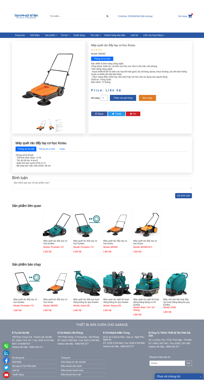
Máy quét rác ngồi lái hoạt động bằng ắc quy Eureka (116, 300)
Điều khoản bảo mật (71, 374)
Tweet (118, 114)
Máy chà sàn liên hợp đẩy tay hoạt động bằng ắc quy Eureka (176, 302)
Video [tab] (62, 149)
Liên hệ (134, 35)
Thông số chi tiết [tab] (26, 149)
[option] (48, 79)
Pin (134, 114)
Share (100, 114)
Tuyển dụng (79, 35)
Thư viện (94, 35)
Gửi (188, 363)
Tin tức (64, 35)
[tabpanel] (102, 160)
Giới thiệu (35, 35)
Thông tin (65, 357)
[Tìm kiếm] (107, 16)
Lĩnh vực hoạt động (153, 35)
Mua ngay (147, 98)
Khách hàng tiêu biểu (114, 35)
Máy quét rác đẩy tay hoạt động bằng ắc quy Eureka (86, 300)
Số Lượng (95, 98)
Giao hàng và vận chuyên (73, 362)
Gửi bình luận (183, 195)
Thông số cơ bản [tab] (47, 149)
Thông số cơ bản (102, 58)
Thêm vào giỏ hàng (123, 98)
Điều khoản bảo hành (71, 366)
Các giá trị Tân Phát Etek (24, 366)
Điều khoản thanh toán (72, 370)
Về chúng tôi (18, 357)
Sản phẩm (50, 35)
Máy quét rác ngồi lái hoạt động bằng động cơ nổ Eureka (146, 302)
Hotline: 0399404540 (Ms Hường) (136, 16)
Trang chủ (20, 35)
